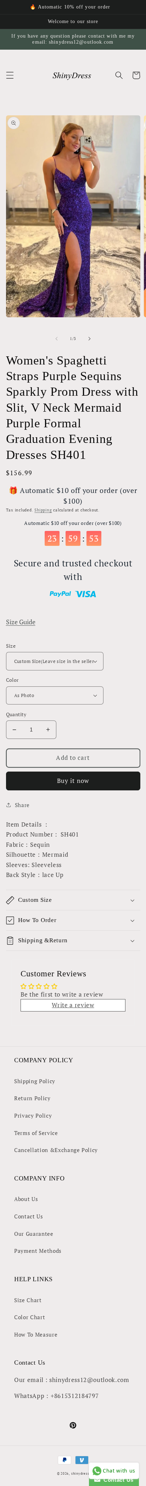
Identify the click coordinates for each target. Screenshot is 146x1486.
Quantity (16, 714)
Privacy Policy (33, 1115)
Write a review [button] (73, 1005)
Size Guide (20, 622)
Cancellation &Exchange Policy (56, 1149)
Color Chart (29, 1317)
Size (11, 645)
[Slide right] (89, 338)
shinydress (80, 1473)
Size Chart (28, 1300)
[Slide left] (56, 338)
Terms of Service (36, 1132)
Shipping (43, 510)
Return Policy (32, 1098)
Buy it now (73, 781)
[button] (9, 75)
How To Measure (35, 1334)
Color (12, 679)
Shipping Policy (34, 1081)
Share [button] (22, 804)
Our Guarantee (34, 1233)
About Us (26, 1198)
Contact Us (28, 1216)
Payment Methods (38, 1250)
